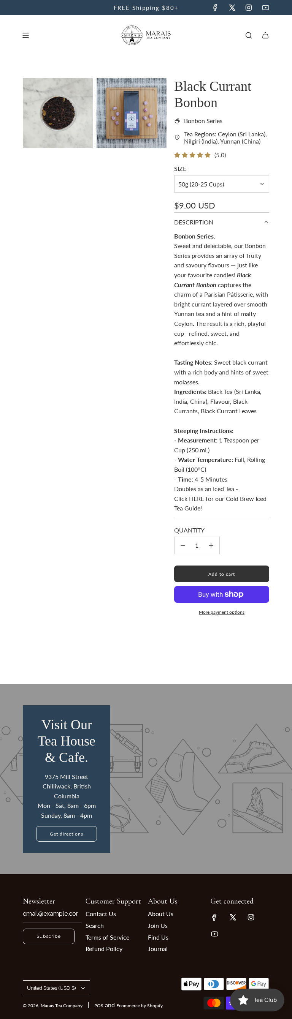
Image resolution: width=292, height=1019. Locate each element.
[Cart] (265, 35)
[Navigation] (25, 35)
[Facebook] (215, 7)
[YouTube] (265, 7)
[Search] (248, 35)
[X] (232, 7)
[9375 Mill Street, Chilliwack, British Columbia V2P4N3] (146, 779)
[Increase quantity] (211, 545)
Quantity (189, 530)
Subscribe (48, 936)
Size (180, 168)
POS (98, 1005)
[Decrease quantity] (183, 545)
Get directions (66, 834)
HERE (196, 498)
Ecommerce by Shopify (139, 1005)
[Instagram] (248, 7)
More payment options (221, 612)
